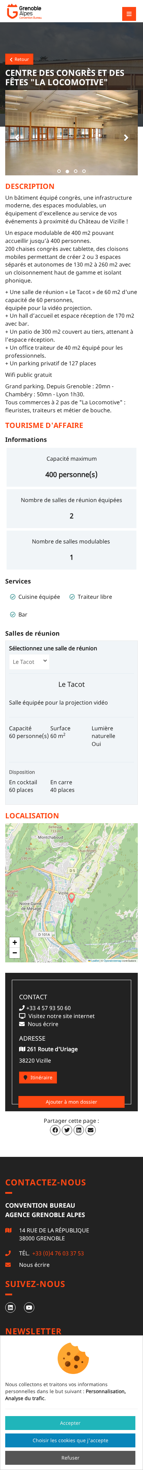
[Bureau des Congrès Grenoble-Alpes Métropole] (43, 11)
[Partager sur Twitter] (67, 1130)
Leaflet (95, 960)
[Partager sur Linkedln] (79, 1130)
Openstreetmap (112, 960)
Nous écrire (34, 1265)
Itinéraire (40, 1077)
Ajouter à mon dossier (71, 1101)
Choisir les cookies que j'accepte (70, 1440)
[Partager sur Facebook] (55, 1130)
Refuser (70, 1457)
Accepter (70, 1423)
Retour (20, 59)
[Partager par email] (90, 1130)
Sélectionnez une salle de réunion (54, 648)
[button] (15, 132)
